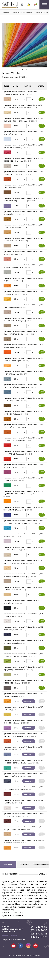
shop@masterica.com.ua (13, 939)
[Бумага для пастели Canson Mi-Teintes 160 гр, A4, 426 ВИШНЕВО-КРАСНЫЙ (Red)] (7, 445)
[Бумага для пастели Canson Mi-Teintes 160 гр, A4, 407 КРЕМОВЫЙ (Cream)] (7, 594)
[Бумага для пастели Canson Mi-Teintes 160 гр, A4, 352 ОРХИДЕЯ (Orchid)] (7, 258)
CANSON (23, 77)
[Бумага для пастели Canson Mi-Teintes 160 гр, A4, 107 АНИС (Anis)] (7, 714)
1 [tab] (22, 69)
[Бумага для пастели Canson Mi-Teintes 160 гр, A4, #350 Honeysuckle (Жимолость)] (7, 834)
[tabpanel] (24, 45)
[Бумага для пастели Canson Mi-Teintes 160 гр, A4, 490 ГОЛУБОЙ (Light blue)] (7, 378)
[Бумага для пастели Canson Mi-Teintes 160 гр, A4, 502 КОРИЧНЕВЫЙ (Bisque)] (7, 418)
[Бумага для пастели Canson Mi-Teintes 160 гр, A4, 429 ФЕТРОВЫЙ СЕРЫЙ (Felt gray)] (7, 325)
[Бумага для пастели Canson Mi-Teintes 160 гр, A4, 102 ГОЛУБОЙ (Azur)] (7, 139)
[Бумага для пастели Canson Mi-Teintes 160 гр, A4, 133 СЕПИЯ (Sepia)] (7, 192)
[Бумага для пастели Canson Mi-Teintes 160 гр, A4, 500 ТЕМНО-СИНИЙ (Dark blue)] (7, 781)
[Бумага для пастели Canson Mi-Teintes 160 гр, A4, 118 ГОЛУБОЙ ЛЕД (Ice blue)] (7, 754)
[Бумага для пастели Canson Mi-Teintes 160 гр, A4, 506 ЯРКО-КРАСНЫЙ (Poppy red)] (7, 458)
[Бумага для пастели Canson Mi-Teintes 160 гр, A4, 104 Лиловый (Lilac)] (7, 541)
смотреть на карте (9, 935)
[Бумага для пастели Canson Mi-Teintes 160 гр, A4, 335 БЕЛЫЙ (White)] (7, 807)
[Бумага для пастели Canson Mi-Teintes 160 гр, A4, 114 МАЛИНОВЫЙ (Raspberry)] (7, 152)
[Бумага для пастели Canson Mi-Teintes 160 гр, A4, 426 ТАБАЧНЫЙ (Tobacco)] (7, 405)
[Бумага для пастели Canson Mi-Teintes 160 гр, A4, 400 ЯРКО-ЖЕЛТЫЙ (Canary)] (7, 298)
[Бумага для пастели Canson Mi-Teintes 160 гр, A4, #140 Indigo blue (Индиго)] (7, 634)
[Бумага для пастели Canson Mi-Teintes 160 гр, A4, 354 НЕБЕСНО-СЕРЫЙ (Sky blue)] (7, 272)
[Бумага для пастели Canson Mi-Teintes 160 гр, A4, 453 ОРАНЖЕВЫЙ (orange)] (7, 352)
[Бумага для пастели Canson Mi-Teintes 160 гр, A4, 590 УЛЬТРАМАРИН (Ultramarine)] (7, 514)
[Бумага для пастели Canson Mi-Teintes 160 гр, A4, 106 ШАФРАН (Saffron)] (7, 701)
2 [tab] (26, 69)
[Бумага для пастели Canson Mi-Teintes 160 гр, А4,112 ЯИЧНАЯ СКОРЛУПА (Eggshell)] (7, 99)
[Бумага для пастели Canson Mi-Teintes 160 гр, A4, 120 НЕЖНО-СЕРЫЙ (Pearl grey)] (7, 165)
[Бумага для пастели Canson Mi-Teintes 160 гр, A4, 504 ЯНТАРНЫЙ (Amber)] (7, 432)
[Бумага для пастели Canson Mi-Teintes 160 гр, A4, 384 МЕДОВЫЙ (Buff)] (7, 285)
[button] (5, 44)
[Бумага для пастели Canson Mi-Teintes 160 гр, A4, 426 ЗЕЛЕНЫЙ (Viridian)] (7, 485)
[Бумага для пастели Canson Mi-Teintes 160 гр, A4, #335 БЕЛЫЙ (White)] (7, 621)
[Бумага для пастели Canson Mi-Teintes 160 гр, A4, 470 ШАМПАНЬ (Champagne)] (7, 365)
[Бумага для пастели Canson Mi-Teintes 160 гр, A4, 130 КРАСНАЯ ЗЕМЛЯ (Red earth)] (7, 178)
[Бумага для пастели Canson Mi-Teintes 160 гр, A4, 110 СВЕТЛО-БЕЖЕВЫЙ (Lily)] (7, 554)
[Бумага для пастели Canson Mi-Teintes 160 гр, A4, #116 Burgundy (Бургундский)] (7, 821)
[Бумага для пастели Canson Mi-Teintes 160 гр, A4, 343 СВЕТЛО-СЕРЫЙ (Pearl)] (7, 245)
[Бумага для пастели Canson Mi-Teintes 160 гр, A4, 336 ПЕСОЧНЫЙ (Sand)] (7, 218)
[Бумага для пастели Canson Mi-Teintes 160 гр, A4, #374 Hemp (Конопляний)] (7, 847)
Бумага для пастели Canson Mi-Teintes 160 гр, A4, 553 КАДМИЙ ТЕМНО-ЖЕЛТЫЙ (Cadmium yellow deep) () (23, 494)
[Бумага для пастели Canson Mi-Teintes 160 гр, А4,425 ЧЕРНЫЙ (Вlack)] (7, 607)
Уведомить (28, 701)
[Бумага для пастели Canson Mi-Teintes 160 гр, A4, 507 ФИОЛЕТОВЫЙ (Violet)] (7, 471)
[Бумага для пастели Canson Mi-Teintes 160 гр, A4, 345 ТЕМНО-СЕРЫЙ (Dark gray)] (7, 687)
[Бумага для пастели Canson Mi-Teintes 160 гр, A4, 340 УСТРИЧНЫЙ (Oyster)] (7, 232)
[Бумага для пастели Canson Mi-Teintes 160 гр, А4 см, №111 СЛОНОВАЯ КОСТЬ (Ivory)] (7, 567)
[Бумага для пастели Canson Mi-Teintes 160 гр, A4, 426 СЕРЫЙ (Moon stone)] (7, 312)
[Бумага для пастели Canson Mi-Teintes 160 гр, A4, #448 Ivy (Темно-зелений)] (7, 647)
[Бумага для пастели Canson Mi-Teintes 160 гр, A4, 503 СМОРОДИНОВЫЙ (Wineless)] (7, 794)
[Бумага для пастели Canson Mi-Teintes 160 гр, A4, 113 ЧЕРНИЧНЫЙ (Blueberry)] (7, 727)
